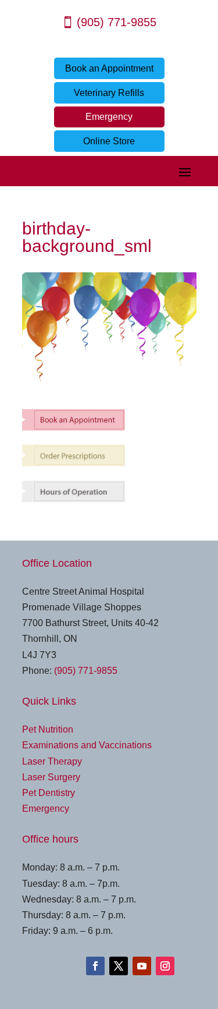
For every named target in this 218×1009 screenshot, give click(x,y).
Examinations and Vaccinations (87, 745)
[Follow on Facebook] (95, 966)
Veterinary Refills (109, 93)
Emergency (109, 117)
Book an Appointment (109, 68)
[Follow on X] (118, 966)
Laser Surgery (51, 777)
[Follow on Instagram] (165, 966)
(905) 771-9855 (116, 22)
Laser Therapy (52, 761)
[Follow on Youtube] (142, 966)
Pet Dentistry (48, 793)
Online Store (109, 141)
